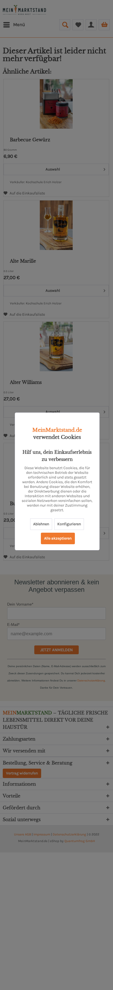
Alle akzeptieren (58, 538)
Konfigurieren (69, 524)
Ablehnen (41, 524)
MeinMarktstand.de (57, 430)
